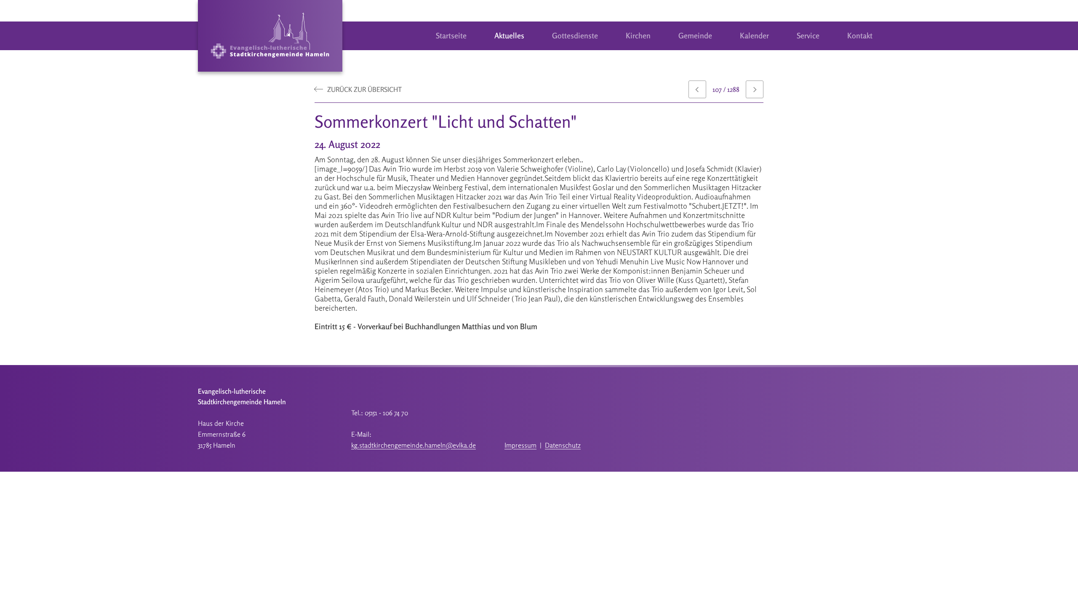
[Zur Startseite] (270, 36)
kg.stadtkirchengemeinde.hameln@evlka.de (413, 445)
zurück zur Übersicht (364, 89)
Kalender (754, 35)
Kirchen (638, 35)
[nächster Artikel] (754, 89)
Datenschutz (563, 445)
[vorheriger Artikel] (697, 89)
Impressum (520, 445)
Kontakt (860, 35)
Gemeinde (695, 35)
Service (808, 35)
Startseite (451, 35)
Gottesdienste (575, 35)
